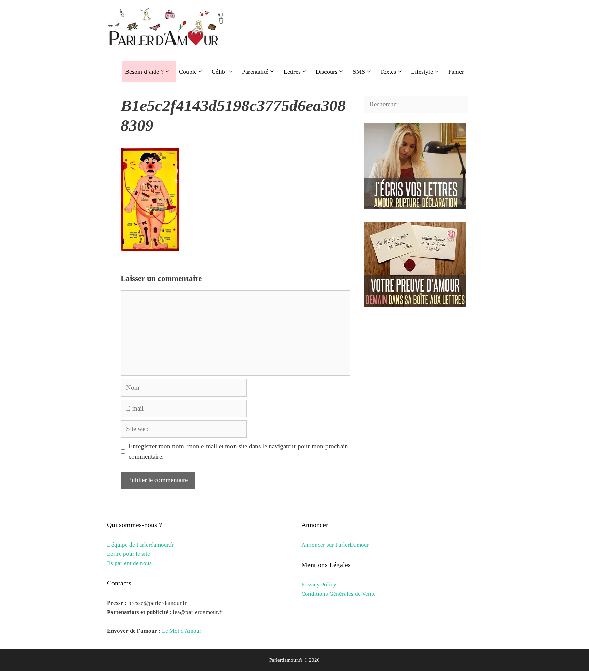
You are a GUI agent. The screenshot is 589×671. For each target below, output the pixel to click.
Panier (456, 71)
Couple (188, 71)
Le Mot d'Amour (181, 631)
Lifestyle (422, 71)
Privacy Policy (318, 584)
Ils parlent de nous (129, 563)
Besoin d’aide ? (144, 71)
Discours (326, 71)
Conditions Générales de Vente (338, 594)
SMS (359, 71)
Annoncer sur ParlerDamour (335, 544)
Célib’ (219, 71)
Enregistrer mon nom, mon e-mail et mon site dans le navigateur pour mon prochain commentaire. (238, 451)
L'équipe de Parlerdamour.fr (140, 544)
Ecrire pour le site (128, 554)
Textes (388, 71)
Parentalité (255, 71)
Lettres (292, 71)
